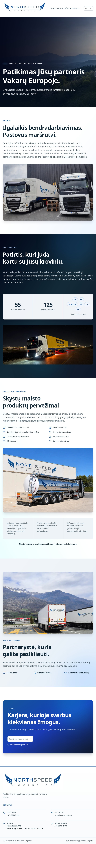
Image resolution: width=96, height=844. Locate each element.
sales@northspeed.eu (19, 745)
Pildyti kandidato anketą (18, 739)
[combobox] (88, 8)
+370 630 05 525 (13, 815)
